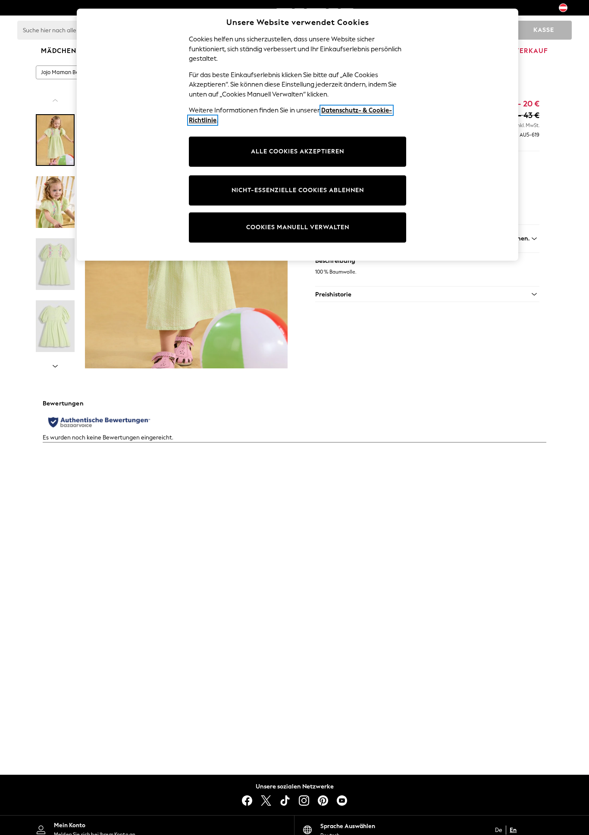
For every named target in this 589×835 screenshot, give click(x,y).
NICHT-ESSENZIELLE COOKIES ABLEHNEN (298, 190)
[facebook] (247, 800)
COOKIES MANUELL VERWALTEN (297, 227)
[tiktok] (285, 800)
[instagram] (303, 800)
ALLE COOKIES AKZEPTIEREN (297, 151)
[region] (297, 135)
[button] (427, 294)
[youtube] (341, 800)
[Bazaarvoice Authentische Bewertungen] (99, 422)
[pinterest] (322, 800)
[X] (266, 800)
